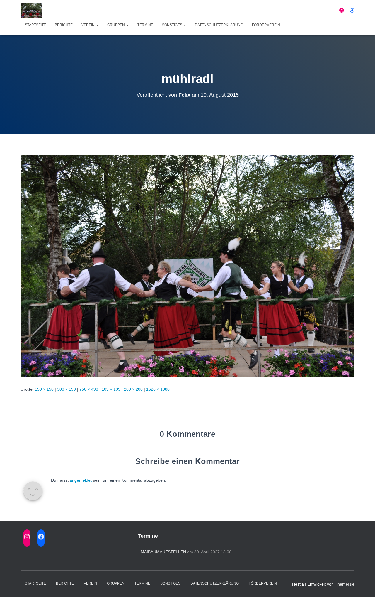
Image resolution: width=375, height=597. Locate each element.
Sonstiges (172, 25)
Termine (145, 25)
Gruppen (116, 25)
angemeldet (81, 480)
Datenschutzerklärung (219, 25)
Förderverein (266, 25)
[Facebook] (352, 10)
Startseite (35, 25)
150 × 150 (44, 389)
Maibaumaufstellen (163, 551)
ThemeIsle (344, 584)
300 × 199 (66, 389)
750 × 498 (88, 389)
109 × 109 (111, 389)
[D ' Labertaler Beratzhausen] (31, 10)
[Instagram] (341, 10)
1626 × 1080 (158, 389)
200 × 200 (133, 389)
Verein (88, 25)
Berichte (64, 25)
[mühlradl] (187, 265)
